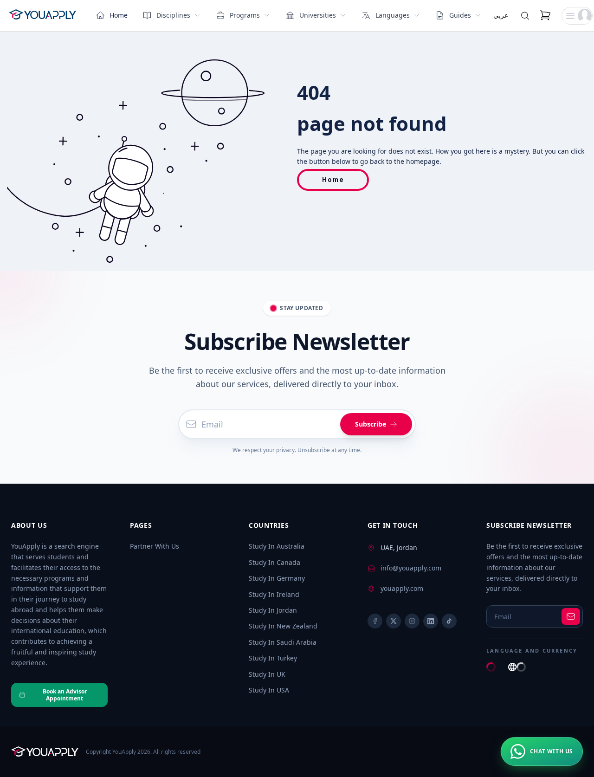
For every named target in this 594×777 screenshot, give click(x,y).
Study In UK (267, 674)
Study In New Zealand (283, 626)
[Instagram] (412, 621)
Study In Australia (276, 546)
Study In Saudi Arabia (282, 642)
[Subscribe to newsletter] (571, 616)
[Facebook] (375, 621)
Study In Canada (274, 562)
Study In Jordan (273, 610)
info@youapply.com (411, 567)
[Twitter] (393, 621)
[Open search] (525, 16)
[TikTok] (449, 621)
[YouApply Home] (42, 15)
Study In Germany (277, 578)
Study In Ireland (274, 594)
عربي (500, 15)
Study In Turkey (273, 658)
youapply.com (402, 588)
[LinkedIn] (430, 621)
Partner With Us (154, 546)
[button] (577, 16)
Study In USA (269, 690)
